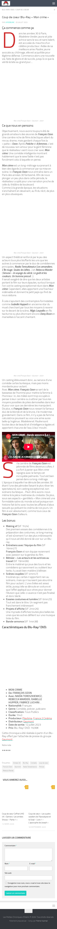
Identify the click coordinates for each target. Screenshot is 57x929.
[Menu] (53, 3)
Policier (41, 767)
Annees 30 (16, 763)
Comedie (34, 763)
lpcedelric (10, 22)
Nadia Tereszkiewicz (30, 767)
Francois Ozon (7, 767)
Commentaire (11, 845)
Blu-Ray (25, 763)
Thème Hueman (42, 921)
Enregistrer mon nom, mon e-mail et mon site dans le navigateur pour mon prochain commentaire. (27, 885)
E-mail (32, 864)
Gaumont (18, 767)
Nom (7, 864)
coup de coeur (22, 10)
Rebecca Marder (8, 771)
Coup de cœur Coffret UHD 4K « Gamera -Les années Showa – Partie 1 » (13, 817)
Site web (8, 873)
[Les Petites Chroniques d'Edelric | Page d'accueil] (7, 3)
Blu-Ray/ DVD (8, 10)
